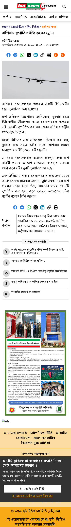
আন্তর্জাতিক (38, 17)
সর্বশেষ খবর (49, 27)
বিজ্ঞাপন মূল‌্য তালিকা (35, 443)
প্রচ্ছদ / (6, 27)
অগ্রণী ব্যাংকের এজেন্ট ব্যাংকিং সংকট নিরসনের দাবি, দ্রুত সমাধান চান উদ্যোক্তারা (37, 251)
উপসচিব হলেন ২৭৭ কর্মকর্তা (25, 292)
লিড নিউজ (33, 27)
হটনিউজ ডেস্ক (10, 40)
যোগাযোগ (23, 438)
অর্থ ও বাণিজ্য (58, 17)
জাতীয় (7, 17)
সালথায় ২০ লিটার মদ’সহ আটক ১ (28, 261)
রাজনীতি (21, 17)
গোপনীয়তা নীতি (41, 433)
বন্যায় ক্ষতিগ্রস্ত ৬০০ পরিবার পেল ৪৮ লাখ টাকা (34, 282)
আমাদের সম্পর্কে (15, 433)
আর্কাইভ (61, 433)
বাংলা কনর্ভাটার (44, 438)
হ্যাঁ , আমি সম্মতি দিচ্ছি (32, 489)
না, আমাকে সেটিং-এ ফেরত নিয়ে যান (32, 496)
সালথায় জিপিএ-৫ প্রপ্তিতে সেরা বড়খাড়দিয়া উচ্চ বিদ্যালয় (39, 271)
